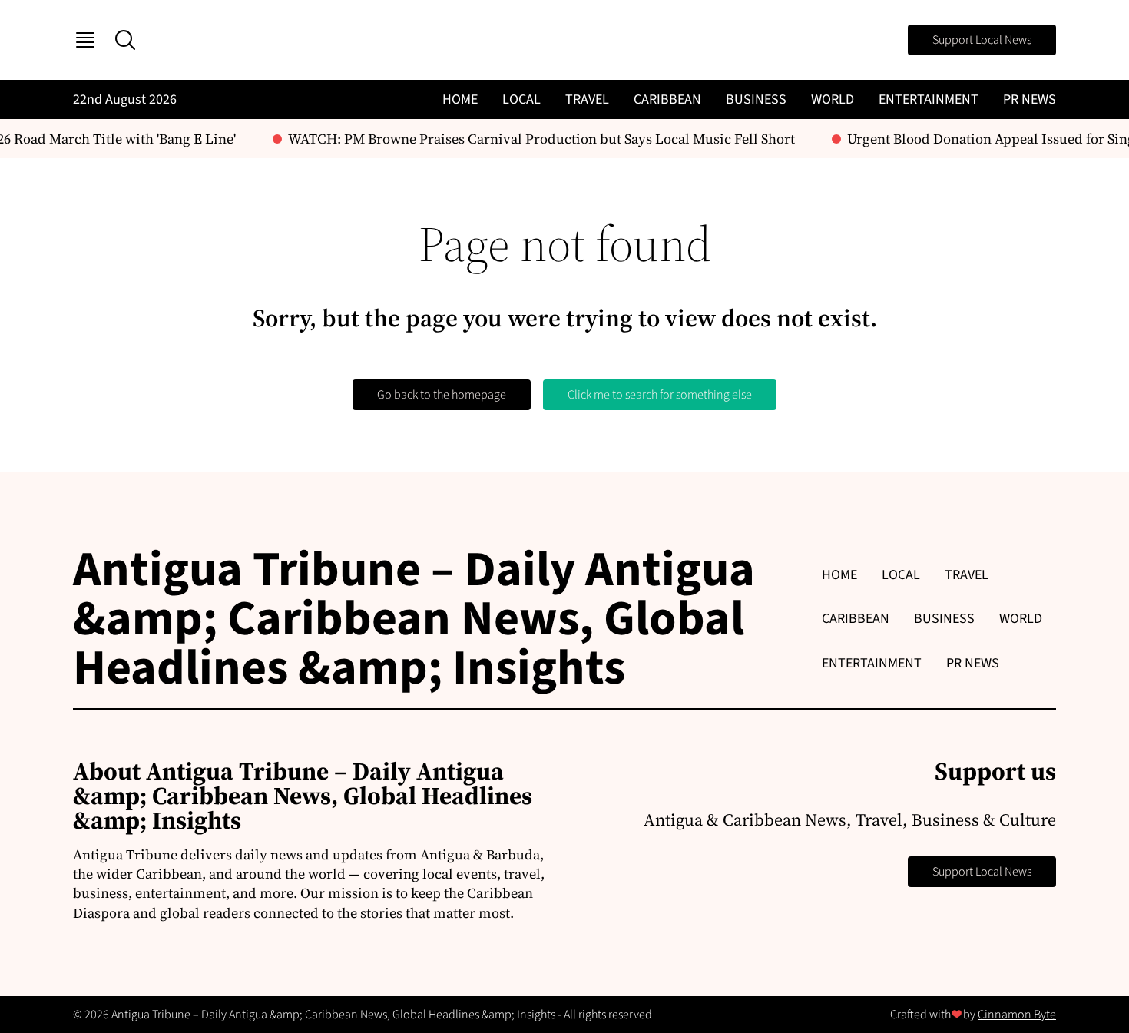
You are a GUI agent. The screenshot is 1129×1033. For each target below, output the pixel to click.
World (832, 99)
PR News (1029, 99)
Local (521, 99)
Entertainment (928, 99)
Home (460, 99)
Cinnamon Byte (1017, 1014)
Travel (587, 99)
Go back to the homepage (441, 394)
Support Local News (981, 39)
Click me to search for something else (660, 394)
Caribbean (667, 99)
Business (756, 99)
